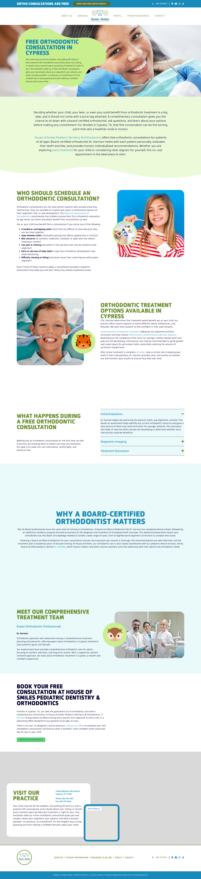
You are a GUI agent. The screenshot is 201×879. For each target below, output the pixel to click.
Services (83, 15)
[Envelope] (176, 4)
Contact (160, 15)
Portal (117, 15)
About (118, 857)
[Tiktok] (183, 4)
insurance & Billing (101, 857)
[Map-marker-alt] (172, 4)
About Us (66, 15)
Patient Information (77, 857)
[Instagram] (179, 4)
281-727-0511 (67, 798)
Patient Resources (138, 15)
